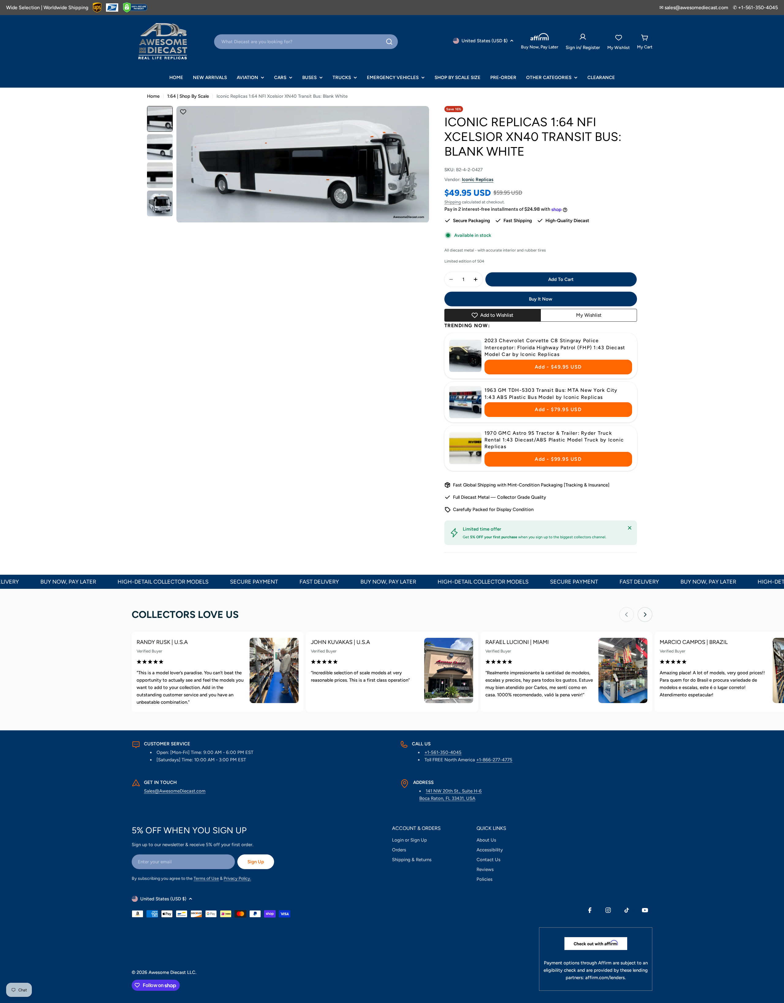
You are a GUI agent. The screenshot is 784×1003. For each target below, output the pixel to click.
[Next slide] (645, 614)
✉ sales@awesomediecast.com (693, 7)
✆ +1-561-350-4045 (755, 7)
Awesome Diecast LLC (172, 972)
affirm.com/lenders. (605, 977)
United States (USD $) (484, 41)
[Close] (629, 528)
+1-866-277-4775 (494, 760)
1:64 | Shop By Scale (188, 96)
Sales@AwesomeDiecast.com (174, 791)
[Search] (389, 41)
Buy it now (540, 299)
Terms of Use (206, 878)
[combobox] (306, 41)
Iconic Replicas (477, 179)
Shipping (452, 201)
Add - (558, 367)
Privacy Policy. (237, 878)
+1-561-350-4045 (443, 752)
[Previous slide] (626, 614)
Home (153, 96)
